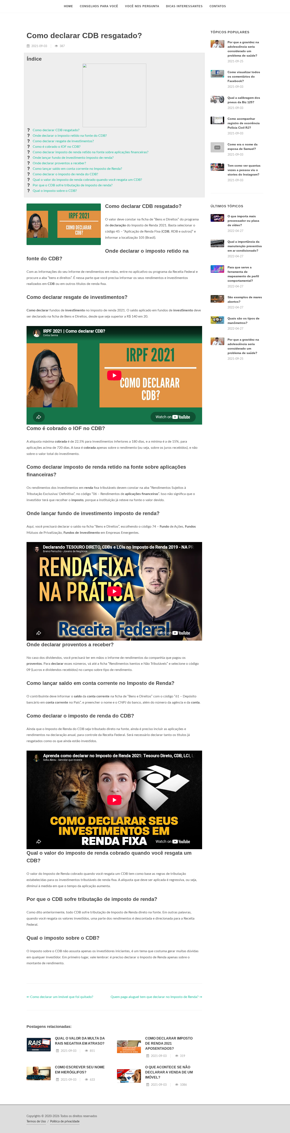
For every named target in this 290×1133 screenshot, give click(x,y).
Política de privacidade (64, 1121)
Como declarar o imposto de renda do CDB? (65, 174)
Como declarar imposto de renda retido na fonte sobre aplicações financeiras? (90, 152)
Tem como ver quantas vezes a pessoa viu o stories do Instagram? (244, 170)
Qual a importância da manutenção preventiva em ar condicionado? (245, 246)
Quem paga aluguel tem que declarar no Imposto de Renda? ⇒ (156, 997)
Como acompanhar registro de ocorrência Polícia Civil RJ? (244, 123)
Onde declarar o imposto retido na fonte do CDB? (70, 135)
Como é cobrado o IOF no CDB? (56, 146)
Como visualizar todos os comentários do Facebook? (244, 76)
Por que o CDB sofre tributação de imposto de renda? (73, 185)
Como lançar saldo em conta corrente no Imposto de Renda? (77, 168)
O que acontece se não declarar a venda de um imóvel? (169, 1072)
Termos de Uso (36, 1121)
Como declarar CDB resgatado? (56, 130)
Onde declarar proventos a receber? (59, 163)
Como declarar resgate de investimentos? (63, 141)
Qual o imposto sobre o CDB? (55, 190)
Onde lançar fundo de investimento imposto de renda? (73, 157)
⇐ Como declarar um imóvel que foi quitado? (60, 997)
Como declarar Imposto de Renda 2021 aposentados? (169, 1043)
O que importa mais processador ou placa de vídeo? (243, 221)
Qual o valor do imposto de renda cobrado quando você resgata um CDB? (87, 179)
